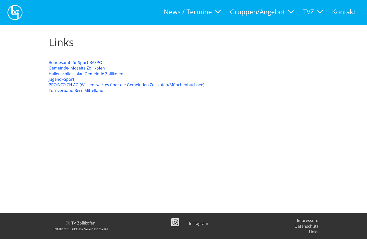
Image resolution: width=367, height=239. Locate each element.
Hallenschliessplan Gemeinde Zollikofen (86, 73)
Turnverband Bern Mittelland (76, 90)
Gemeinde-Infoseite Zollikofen (77, 68)
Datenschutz (306, 226)
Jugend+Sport (61, 79)
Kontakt (344, 11)
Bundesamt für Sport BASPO (75, 62)
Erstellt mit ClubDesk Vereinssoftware (80, 229)
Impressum (307, 220)
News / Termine (188, 11)
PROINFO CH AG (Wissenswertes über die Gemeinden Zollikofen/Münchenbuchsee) (126, 85)
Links (313, 231)
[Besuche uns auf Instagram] (175, 223)
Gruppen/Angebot (257, 11)
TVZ (308, 11)
